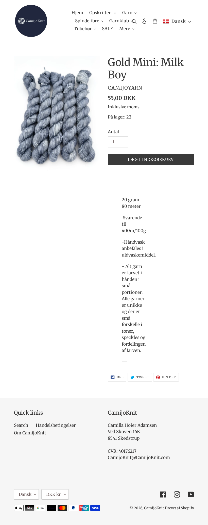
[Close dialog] (203, 201)
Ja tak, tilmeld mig (138, 291)
